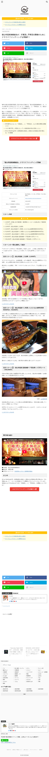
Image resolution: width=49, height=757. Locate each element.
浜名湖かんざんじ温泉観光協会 (23, 471)
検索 (24, 694)
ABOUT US (9, 749)
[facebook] (11, 601)
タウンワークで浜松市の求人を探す (15, 22)
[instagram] (13, 601)
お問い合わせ (26, 749)
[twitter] (10, 601)
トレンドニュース (6, 605)
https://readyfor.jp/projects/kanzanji (33, 198)
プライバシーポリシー (33, 749)
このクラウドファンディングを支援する (23, 489)
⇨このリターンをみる (8, 304)
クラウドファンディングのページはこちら (23, 138)
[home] (16, 601)
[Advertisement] (24, 93)
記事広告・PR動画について (17, 749)
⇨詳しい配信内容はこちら (8, 742)
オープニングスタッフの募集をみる (15, 24)
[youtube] (14, 601)
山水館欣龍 (44, 399)
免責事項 (40, 749)
